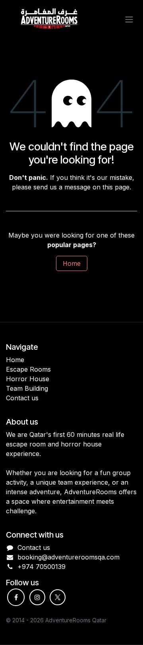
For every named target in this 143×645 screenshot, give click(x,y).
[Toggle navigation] (129, 19)
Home (72, 263)
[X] (58, 597)
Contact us (33, 547)
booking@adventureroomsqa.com (68, 557)
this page (115, 187)
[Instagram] (37, 597)
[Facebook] (16, 597)
